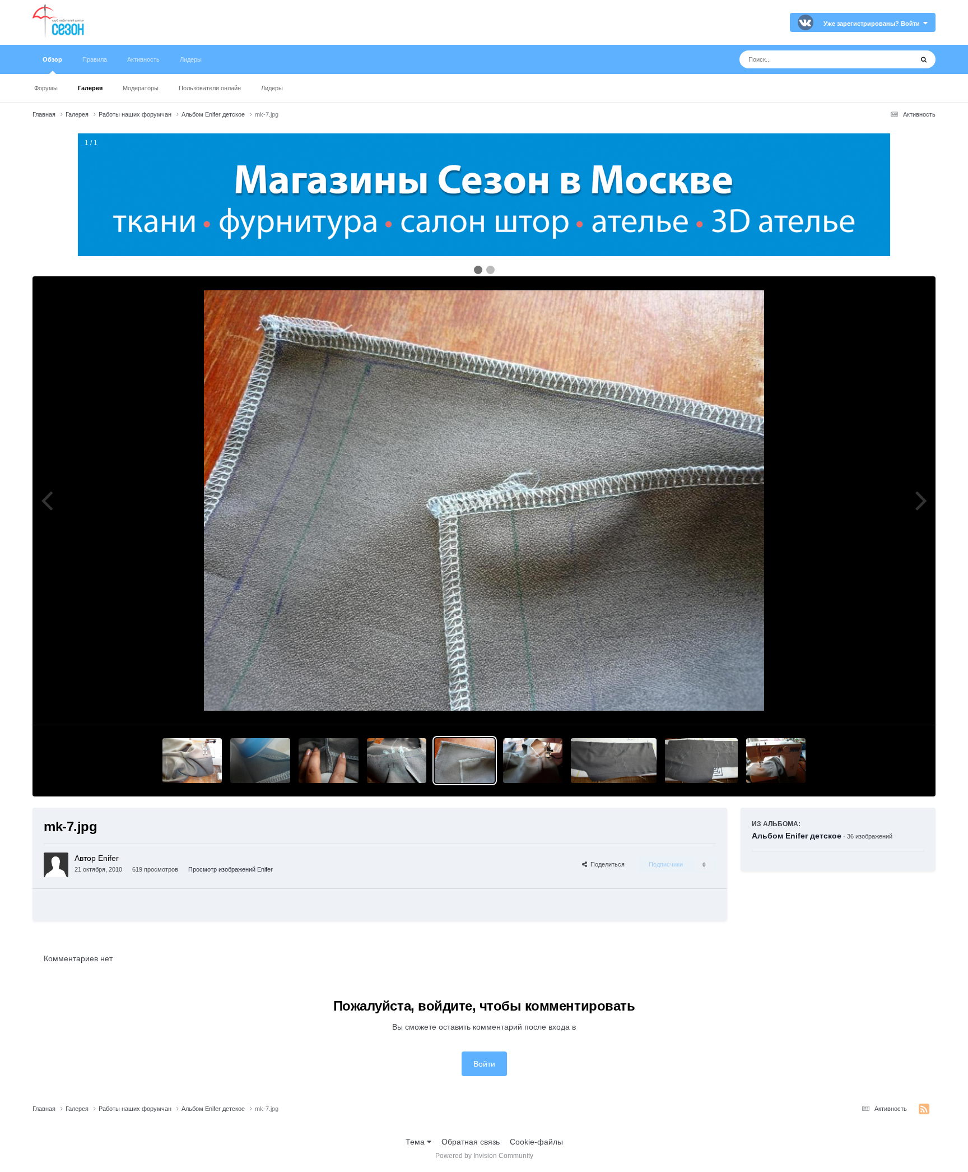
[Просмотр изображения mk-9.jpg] (329, 760)
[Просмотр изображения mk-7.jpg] (465, 760)
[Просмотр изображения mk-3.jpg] (776, 760)
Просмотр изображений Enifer (230, 869)
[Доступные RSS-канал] (924, 1109)
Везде (887, 59)
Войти (484, 1063)
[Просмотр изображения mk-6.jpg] (533, 760)
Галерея (90, 88)
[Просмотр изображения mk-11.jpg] (192, 760)
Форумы (46, 88)
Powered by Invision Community (484, 1156)
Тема (416, 1141)
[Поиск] (924, 59)
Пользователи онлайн (210, 88)
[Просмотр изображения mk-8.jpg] (397, 760)
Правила (94, 59)
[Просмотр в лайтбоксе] (484, 500)
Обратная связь (470, 1141)
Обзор (52, 59)
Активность (143, 59)
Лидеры (272, 88)
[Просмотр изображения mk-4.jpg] (701, 760)
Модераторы (141, 88)
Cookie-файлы (536, 1141)
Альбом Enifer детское (796, 835)
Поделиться (606, 864)
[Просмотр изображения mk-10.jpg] (260, 760)
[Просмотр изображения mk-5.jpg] (614, 760)
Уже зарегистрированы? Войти (873, 23)
